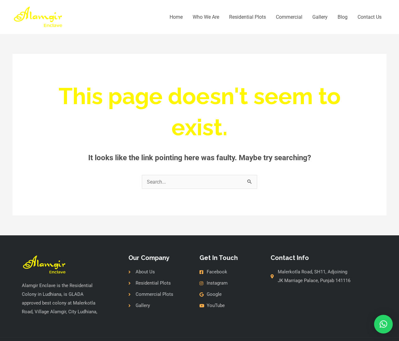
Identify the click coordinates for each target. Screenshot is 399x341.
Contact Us (370, 17)
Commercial (289, 17)
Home (176, 17)
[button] (383, 324)
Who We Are (206, 17)
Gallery (320, 17)
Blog (343, 17)
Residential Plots (247, 17)
